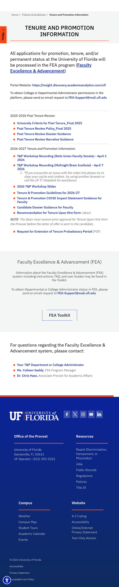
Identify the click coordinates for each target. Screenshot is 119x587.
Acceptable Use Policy (22, 579)
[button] (3, 34)
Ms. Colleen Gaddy (30, 370)
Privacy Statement (20, 572)
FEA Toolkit (59, 315)
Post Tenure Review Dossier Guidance (44, 134)
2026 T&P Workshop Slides (36, 186)
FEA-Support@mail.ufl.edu (87, 97)
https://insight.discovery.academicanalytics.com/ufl (69, 85)
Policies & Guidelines (33, 14)
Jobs (79, 464)
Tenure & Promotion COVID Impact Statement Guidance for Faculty (59, 200)
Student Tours (28, 528)
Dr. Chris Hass (27, 375)
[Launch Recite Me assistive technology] (6, 580)
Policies (81, 482)
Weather (24, 516)
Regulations (84, 476)
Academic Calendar (32, 534)
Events (23, 539)
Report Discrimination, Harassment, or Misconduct (91, 453)
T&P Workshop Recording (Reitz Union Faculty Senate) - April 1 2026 (62, 158)
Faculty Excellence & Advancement (50, 68)
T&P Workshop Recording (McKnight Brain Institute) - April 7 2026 (60, 167)
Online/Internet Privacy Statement (84, 530)
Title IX (81, 487)
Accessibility (80, 522)
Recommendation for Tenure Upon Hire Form (49, 213)
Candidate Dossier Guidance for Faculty (45, 207)
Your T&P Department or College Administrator (50, 365)
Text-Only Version (84, 538)
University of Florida (30, 559)
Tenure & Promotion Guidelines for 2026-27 (48, 193)
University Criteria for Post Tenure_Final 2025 (49, 123)
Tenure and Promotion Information (68, 14)
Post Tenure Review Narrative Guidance (45, 139)
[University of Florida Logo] (34, 416)
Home (14, 14)
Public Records (86, 470)
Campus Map (28, 522)
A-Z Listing (79, 516)
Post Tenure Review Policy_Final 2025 (44, 128)
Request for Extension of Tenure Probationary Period (54, 231)
